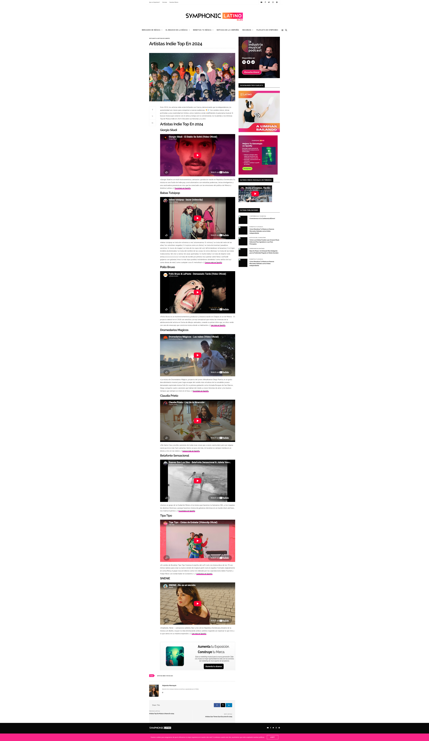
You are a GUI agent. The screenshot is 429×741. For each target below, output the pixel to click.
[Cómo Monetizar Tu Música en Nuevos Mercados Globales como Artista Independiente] (243, 230)
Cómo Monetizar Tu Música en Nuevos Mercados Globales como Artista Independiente (261, 231)
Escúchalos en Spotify (187, 511)
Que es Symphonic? (154, 2)
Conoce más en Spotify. (191, 451)
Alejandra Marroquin (169, 685)
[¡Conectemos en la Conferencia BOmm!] (243, 220)
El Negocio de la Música (177, 30)
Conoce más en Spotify (213, 262)
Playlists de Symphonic (267, 30)
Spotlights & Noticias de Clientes (159, 38)
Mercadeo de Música (151, 30)
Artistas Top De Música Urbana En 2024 (161, 714)
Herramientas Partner (256, 248)
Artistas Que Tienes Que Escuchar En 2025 (218, 717)
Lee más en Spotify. (218, 325)
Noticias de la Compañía (228, 30)
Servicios (164, 2)
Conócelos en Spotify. (204, 574)
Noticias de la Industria (257, 237)
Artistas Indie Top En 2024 (165, 676)
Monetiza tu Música (202, 30)
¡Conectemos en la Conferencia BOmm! (262, 218)
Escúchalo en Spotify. (183, 188)
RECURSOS (246, 30)
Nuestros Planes (173, 2)
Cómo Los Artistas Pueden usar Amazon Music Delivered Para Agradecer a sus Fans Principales (264, 242)
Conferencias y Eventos (257, 216)
